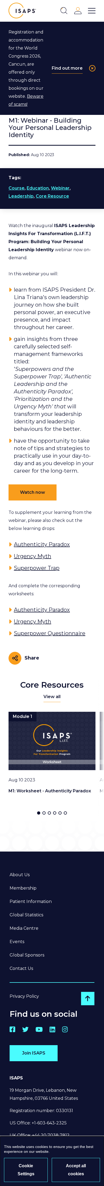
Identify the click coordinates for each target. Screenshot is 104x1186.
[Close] (92, 68)
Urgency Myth (32, 556)
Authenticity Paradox (42, 544)
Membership (23, 888)
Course (17, 188)
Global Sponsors (27, 955)
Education (38, 188)
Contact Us (21, 968)
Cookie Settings (26, 1170)
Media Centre (24, 928)
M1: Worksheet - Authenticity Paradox (50, 790)
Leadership (21, 196)
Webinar (60, 188)
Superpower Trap (36, 568)
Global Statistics (26, 914)
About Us (20, 874)
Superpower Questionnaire (49, 633)
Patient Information (31, 901)
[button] (38, 813)
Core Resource (52, 196)
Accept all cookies (76, 1170)
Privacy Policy (24, 996)
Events (17, 941)
